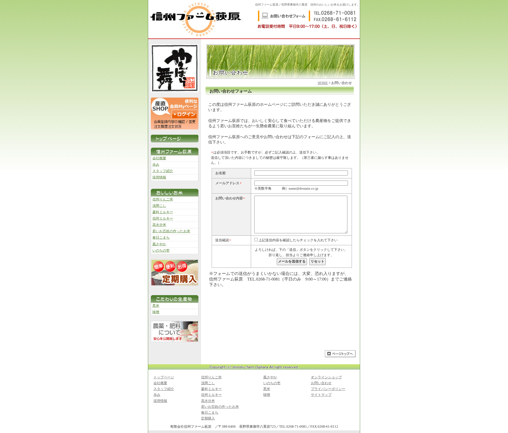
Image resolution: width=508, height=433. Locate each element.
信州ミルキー (162, 218)
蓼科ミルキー (162, 212)
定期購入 (208, 418)
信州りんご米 (162, 199)
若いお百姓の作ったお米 (171, 231)
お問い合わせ (321, 383)
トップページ (163, 377)
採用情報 (159, 177)
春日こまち (161, 237)
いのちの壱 (161, 250)
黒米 (155, 306)
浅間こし (159, 206)
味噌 (155, 312)
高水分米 (159, 225)
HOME (323, 83)
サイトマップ (321, 395)
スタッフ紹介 (162, 171)
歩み (155, 165)
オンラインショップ (326, 377)
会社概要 (159, 158)
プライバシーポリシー (328, 389)
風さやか (159, 244)
